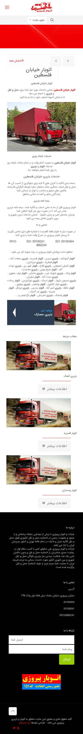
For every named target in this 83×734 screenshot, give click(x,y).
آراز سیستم (24, 723)
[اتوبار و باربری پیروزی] (41, 8)
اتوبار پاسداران (69, 490)
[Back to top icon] (13, 711)
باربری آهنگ (70, 376)
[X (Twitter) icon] (18, 728)
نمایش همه (15, 61)
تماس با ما (41, 225)
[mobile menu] (7, 7)
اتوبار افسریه (70, 433)
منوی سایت (39, 20)
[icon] (14, 728)
